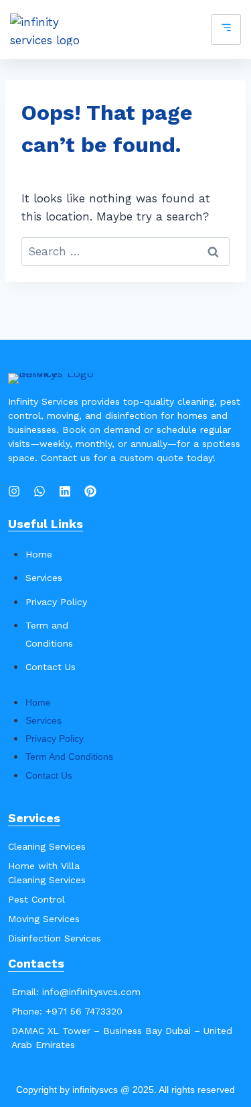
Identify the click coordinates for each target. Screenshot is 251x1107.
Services (43, 577)
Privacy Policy (56, 601)
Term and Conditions (69, 756)
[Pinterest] (90, 491)
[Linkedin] (65, 491)
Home (38, 554)
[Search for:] (125, 251)
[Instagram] (14, 491)
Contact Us (50, 666)
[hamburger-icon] (226, 30)
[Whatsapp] (39, 491)
